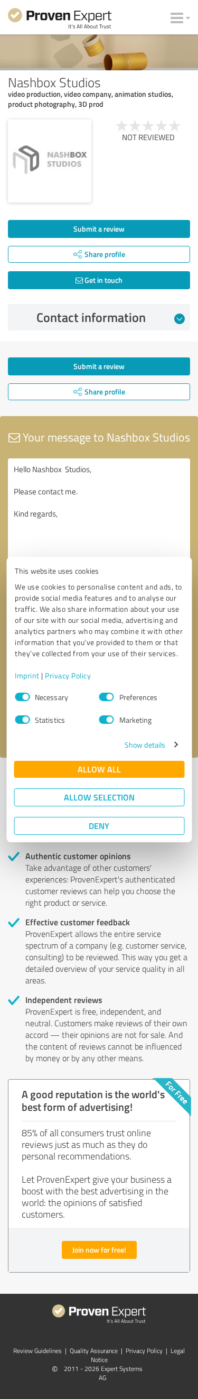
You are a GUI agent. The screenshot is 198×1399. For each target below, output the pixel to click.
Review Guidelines (37, 1350)
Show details (145, 745)
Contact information (91, 317)
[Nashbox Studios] (49, 161)
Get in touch (102, 280)
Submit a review (99, 229)
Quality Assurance (94, 1350)
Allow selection (99, 797)
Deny (99, 826)
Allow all (99, 769)
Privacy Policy (68, 675)
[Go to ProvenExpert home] (59, 20)
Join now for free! (99, 1250)
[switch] (106, 697)
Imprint (27, 675)
